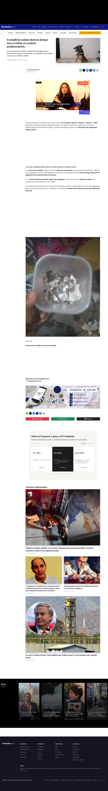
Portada (75, 747)
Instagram (40, 749)
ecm (25, 60)
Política (10, 33)
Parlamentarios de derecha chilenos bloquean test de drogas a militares (81, 587)
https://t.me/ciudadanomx (38, 379)
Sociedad (63, 33)
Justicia (47, 33)
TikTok (39, 757)
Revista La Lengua (78, 760)
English (61, 27)
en (104, 780)
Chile (39, 27)
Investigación (94, 27)
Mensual (83, 443)
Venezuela (58, 752)
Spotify (39, 760)
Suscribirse (63, 467)
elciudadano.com (35, 381)
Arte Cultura (73, 33)
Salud (56, 768)
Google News (38, 419)
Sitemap (88, 780)
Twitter (39, 752)
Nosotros (46, 780)
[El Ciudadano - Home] (8, 27)
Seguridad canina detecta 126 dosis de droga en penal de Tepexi (54, 167)
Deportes (23, 770)
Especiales (67, 768)
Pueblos (40, 33)
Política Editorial (25, 749)
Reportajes (76, 757)
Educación (81, 768)
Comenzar (41, 467)
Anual (91, 443)
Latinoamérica (53, 27)
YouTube (89, 419)
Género (55, 33)
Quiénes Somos (25, 747)
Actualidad (76, 749)
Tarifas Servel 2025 (79, 780)
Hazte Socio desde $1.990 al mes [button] (90, 33)
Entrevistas (85, 27)
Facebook (40, 747)
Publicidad (23, 752)
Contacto (23, 754)
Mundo (34, 27)
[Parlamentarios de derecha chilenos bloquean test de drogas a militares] (82, 570)
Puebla (21, 60)
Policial (9, 60)
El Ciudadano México (33, 70)
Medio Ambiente (21, 33)
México (44, 27)
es (101, 780)
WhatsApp (63, 419)
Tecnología (96, 768)
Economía (32, 33)
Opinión (77, 27)
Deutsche (68, 27)
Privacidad (23, 757)
